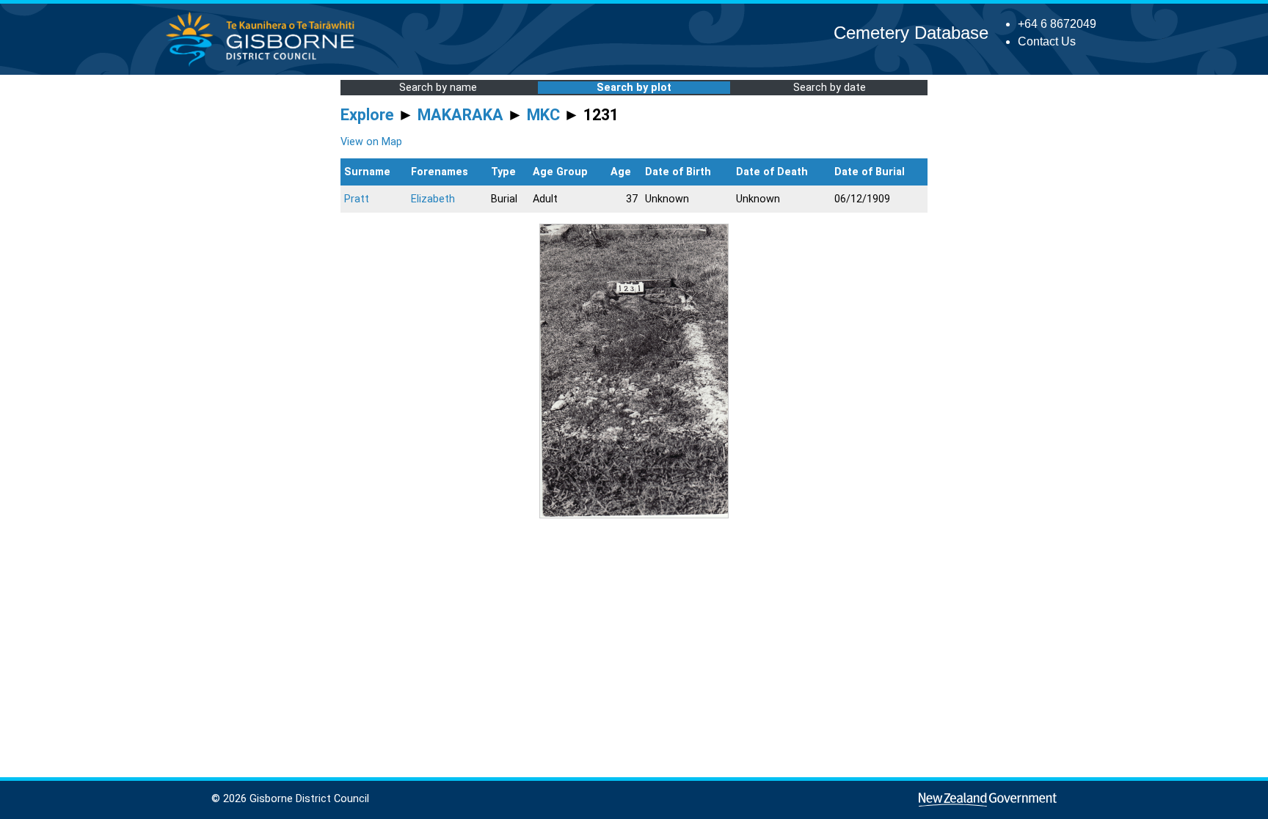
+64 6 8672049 (1057, 24)
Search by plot (634, 87)
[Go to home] (264, 65)
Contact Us (1047, 41)
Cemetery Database (911, 33)
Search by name (438, 87)
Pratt (356, 199)
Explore (367, 115)
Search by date (829, 87)
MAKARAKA (460, 115)
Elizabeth (433, 199)
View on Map (371, 142)
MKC (543, 115)
